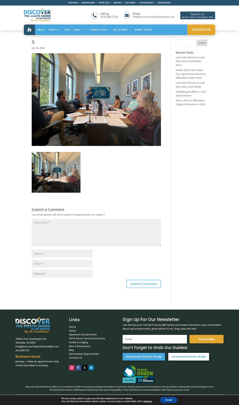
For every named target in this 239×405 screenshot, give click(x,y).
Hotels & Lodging (78, 342)
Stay (67, 29)
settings (148, 401)
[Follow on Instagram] (71, 367)
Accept (168, 399)
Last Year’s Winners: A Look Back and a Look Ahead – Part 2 (190, 61)
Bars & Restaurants (80, 346)
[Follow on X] (84, 367)
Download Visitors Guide (144, 357)
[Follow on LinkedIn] (91, 367)
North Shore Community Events (87, 338)
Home (72, 327)
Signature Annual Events (83, 334)
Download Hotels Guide (189, 357)
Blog (71, 350)
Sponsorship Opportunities (84, 353)
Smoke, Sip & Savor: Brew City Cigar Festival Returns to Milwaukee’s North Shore (191, 74)
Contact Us (201, 29)
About (41, 29)
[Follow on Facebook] (78, 367)
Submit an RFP (143, 29)
